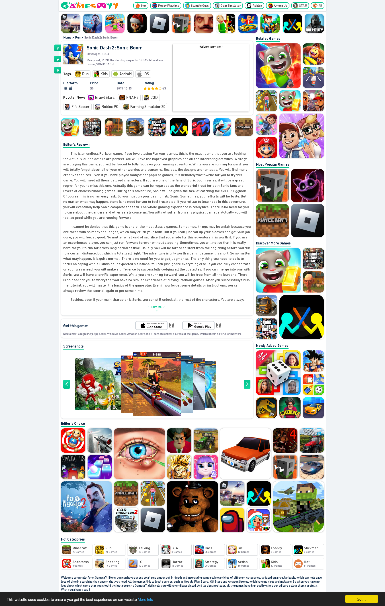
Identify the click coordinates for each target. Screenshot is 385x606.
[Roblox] (159, 23)
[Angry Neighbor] (114, 127)
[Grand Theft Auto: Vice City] (157, 127)
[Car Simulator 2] (126, 520)
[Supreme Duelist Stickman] (292, 23)
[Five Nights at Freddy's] (192, 507)
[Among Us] (232, 520)
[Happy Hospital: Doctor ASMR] (139, 454)
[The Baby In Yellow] (137, 23)
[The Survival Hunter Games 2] (298, 507)
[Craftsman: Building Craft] (181, 23)
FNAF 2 (132, 97)
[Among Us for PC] (73, 467)
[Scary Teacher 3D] (179, 440)
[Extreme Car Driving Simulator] (312, 467)
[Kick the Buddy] (73, 440)
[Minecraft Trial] (244, 127)
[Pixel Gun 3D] (270, 23)
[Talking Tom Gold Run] (70, 127)
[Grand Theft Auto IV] (92, 127)
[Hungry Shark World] (222, 127)
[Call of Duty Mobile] (314, 23)
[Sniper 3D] (100, 440)
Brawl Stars (105, 97)
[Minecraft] (272, 220)
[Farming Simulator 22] (312, 440)
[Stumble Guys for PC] (115, 23)
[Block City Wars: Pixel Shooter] (248, 23)
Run (77, 37)
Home (67, 37)
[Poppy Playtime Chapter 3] (307, 185)
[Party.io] (201, 127)
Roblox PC (109, 106)
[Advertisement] (210, 80)
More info (145, 599)
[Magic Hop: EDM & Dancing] (100, 467)
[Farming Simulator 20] (206, 440)
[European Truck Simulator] (135, 127)
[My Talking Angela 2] (206, 467)
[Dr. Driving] (245, 454)
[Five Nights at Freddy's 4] (285, 440)
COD (154, 97)
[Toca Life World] (259, 520)
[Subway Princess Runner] (153, 493)
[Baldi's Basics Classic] (225, 23)
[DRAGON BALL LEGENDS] (179, 467)
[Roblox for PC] (70, 23)
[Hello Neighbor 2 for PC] (92, 23)
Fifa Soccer (80, 106)
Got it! (362, 599)
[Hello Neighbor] (203, 23)
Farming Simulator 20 (147, 106)
